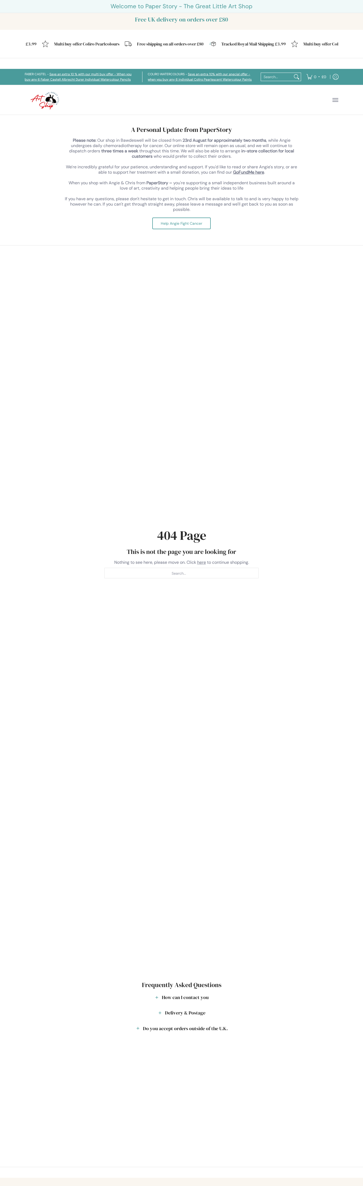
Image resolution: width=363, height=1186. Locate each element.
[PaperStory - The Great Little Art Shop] (46, 100)
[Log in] (335, 77)
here (201, 562)
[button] (181, 997)
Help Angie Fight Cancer (181, 223)
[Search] (296, 77)
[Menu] (335, 100)
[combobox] (276, 77)
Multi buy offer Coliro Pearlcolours (80, 44)
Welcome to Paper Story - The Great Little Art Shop (181, 6)
